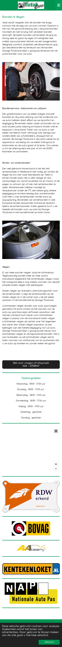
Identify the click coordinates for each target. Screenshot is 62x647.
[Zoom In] (56, 464)
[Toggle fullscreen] (56, 431)
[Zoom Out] (56, 468)
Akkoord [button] (49, 642)
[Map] (31, 449)
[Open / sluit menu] (58, 5)
